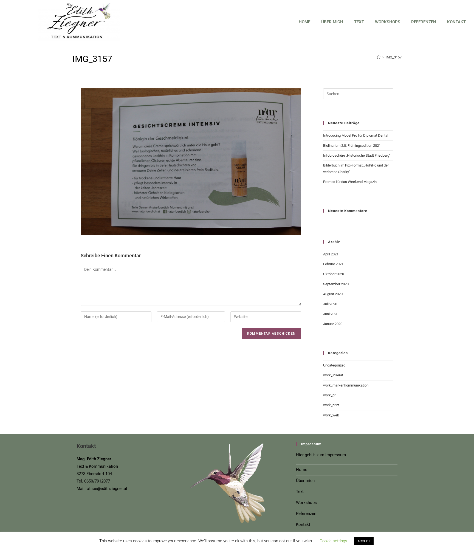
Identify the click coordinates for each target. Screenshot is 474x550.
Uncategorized (334, 365)
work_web (331, 415)
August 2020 (333, 294)
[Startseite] (378, 57)
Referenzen (423, 21)
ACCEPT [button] (363, 541)
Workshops (387, 21)
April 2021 (330, 254)
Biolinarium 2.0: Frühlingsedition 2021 (352, 145)
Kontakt (456, 21)
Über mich (332, 21)
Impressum (335, 454)
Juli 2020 (330, 304)
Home (304, 21)
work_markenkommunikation (345, 385)
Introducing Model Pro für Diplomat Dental (355, 135)
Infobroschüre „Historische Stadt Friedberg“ (357, 155)
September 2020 (336, 284)
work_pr (329, 395)
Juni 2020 (330, 314)
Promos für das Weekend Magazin (350, 182)
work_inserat (333, 375)
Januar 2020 (332, 324)
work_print (331, 405)
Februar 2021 (333, 264)
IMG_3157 (394, 57)
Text (359, 21)
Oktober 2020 (333, 274)
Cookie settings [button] (333, 540)
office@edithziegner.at (107, 488)
